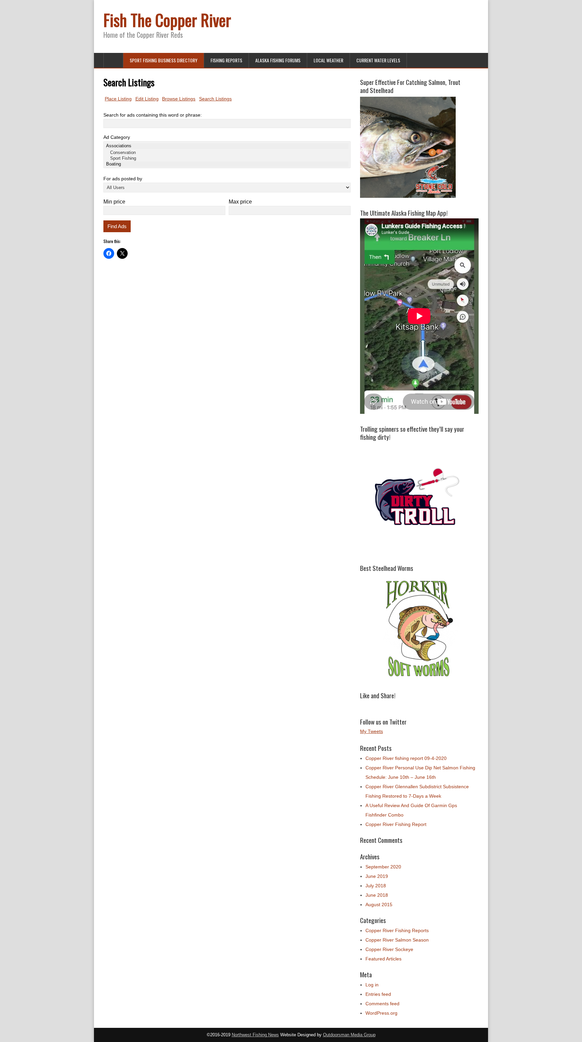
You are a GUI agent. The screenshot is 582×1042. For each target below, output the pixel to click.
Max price (240, 202)
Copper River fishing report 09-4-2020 (406, 758)
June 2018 (376, 895)
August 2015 (378, 904)
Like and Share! (377, 695)
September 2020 (383, 866)
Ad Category (116, 137)
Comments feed (382, 1003)
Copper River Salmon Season (397, 940)
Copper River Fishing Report (395, 824)
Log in (372, 984)
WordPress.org (381, 1013)
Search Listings (215, 98)
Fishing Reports (226, 60)
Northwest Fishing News (255, 1035)
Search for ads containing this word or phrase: (152, 115)
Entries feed (378, 994)
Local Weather (328, 60)
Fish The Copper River (167, 20)
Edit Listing (147, 98)
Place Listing (118, 98)
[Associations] (227, 146)
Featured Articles (383, 958)
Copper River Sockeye (389, 949)
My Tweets (371, 731)
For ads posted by (122, 178)
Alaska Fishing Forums (277, 60)
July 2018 (375, 885)
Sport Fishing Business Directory (163, 60)
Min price (114, 202)
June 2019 (376, 876)
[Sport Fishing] (227, 158)
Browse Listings (178, 98)
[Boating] (227, 164)
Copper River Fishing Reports (397, 930)
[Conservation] (227, 153)
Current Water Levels (378, 60)
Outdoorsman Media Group (349, 1035)
